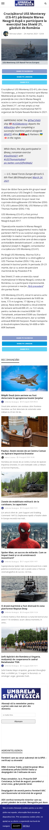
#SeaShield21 (11, 155)
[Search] (45, 3)
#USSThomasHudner (14, 159)
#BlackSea (9, 127)
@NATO (8, 134)
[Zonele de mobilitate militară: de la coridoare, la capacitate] (24, 485)
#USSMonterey (20, 123)
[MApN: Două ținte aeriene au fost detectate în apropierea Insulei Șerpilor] (24, 378)
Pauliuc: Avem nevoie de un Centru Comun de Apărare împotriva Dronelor (23, 452)
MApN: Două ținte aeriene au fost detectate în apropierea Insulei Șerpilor (22, 396)
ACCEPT (16, 826)
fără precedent (35, 286)
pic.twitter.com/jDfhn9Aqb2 (18, 162)
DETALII (26, 826)
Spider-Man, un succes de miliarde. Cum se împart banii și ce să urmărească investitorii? (23, 555)
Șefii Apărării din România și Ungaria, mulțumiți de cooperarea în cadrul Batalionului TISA (21, 659)
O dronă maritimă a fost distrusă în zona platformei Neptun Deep (23, 607)
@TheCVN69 (34, 120)
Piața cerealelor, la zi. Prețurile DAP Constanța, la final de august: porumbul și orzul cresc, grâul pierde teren (22, 781)
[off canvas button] (2, 3)
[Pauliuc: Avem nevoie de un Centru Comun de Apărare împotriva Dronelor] (24, 431)
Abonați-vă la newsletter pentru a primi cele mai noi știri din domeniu (17, 706)
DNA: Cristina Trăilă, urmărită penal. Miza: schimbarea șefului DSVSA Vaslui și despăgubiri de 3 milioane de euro (22, 769)
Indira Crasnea (10, 457)
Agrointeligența (11, 750)
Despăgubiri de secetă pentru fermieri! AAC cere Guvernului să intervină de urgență (23, 791)
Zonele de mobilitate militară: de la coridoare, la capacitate (20, 503)
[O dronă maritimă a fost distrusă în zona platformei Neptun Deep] (24, 589)
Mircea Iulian (15, 33)
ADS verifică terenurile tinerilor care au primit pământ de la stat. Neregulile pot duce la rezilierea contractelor (24, 802)
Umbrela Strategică (12, 402)
